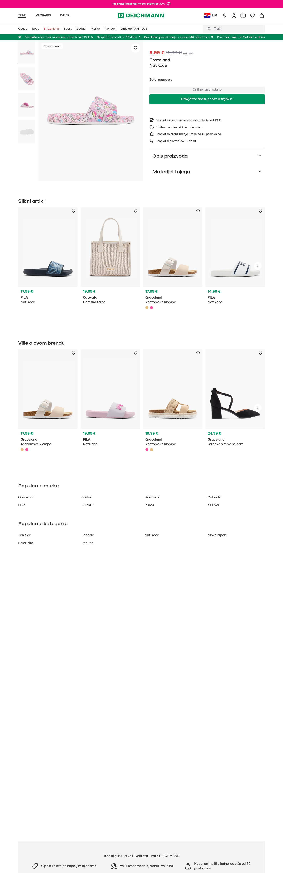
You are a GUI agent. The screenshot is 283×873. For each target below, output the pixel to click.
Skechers (152, 497)
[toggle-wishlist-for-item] (135, 48)
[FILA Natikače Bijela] (235, 266)
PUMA (149, 505)
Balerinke (25, 543)
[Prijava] (234, 15)
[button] (90, 111)
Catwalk (214, 497)
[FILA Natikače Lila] (110, 408)
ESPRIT (87, 505)
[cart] (262, 15)
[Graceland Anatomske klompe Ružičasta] (151, 307)
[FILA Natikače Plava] (48, 266)
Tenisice (24, 535)
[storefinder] (225, 15)
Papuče (87, 543)
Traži (217, 28)
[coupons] (243, 15)
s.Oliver (213, 505)
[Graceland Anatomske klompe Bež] (172, 266)
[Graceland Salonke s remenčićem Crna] (235, 408)
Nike (21, 505)
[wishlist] (252, 15)
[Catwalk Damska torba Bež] (110, 266)
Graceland (159, 60)
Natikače (152, 535)
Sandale (87, 535)
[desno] (258, 266)
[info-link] (168, 4)
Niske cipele (217, 535)
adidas (86, 497)
